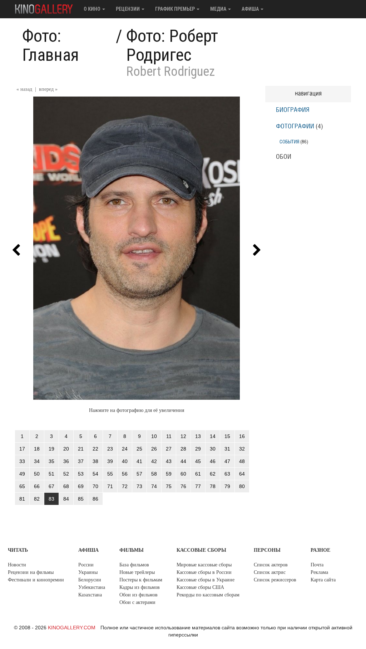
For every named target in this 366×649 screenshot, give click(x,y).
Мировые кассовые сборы (204, 564)
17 (22, 449)
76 (183, 486)
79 (227, 486)
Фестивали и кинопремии (36, 579)
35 (51, 461)
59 (169, 474)
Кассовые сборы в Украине (205, 579)
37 (81, 461)
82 (37, 499)
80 (242, 486)
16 (242, 436)
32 (242, 449)
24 (125, 449)
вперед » (48, 89)
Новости (17, 564)
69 (81, 486)
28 (183, 449)
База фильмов (134, 564)
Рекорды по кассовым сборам (208, 595)
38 (95, 461)
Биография (293, 110)
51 (51, 474)
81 (22, 499)
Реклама (319, 572)
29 (198, 449)
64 (242, 474)
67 (51, 486)
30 (213, 449)
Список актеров (271, 564)
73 (139, 486)
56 (125, 474)
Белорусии (89, 579)
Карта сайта (323, 579)
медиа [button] (218, 9)
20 (66, 449)
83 (51, 499)
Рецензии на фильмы (31, 572)
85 (81, 499)
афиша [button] (251, 9)
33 (22, 461)
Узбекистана (91, 587)
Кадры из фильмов (139, 587)
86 (95, 499)
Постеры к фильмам (140, 579)
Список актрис (270, 572)
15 (227, 436)
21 (81, 449)
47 (227, 461)
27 (169, 449)
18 (37, 449)
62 (213, 474)
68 (66, 486)
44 (183, 461)
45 (198, 461)
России (86, 564)
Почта (317, 564)
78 (213, 486)
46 (213, 461)
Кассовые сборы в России (204, 572)
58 (154, 474)
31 (227, 449)
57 (139, 474)
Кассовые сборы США (200, 587)
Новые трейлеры (137, 572)
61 (198, 474)
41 (139, 461)
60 (183, 474)
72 (125, 486)
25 (139, 449)
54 (95, 474)
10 (154, 436)
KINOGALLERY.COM (71, 627)
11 (169, 436)
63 (227, 474)
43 (169, 461)
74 (154, 486)
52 (66, 474)
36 (66, 461)
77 (198, 486)
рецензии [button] (128, 9)
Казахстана (90, 595)
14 (213, 436)
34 (37, 461)
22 (95, 449)
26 (154, 449)
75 (169, 486)
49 (22, 474)
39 (110, 461)
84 (66, 499)
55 (110, 474)
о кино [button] (93, 9)
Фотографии (295, 126)
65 (22, 486)
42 (154, 461)
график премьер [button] (175, 9)
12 (183, 436)
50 (37, 474)
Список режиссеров (275, 579)
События (289, 141)
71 (110, 486)
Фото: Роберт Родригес (172, 45)
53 (81, 474)
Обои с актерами (137, 602)
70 (95, 486)
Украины (88, 572)
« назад (24, 89)
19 (51, 449)
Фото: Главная (50, 45)
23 (110, 449)
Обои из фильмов (138, 595)
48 (242, 461)
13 (198, 436)
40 (125, 461)
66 (37, 486)
